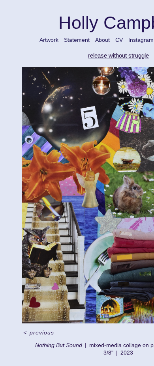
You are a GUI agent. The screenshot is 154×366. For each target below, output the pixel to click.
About (102, 40)
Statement (77, 40)
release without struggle (118, 55)
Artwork (48, 40)
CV (119, 40)
